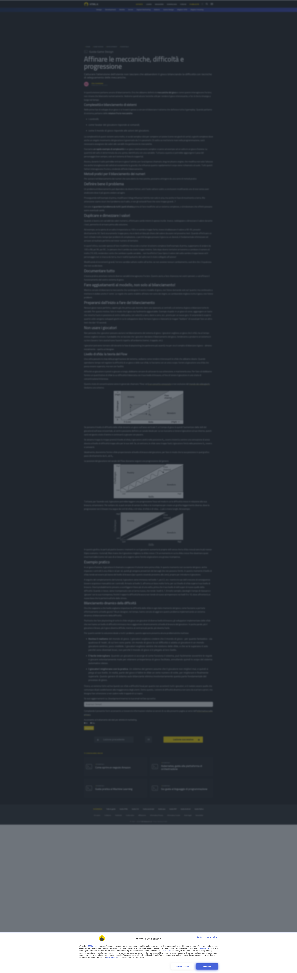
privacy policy (111, 957)
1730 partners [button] (93, 946)
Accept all (207, 966)
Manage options (182, 966)
